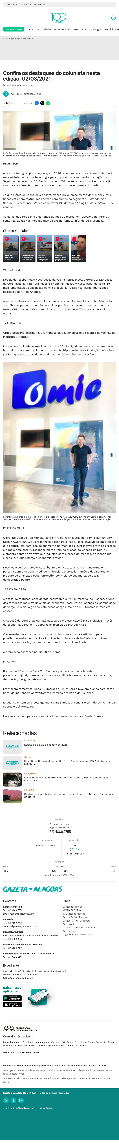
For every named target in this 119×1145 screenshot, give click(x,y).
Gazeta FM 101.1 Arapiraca (76, 920)
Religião (97, 29)
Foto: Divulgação (102, 155)
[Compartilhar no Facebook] (37, 103)
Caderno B (33, 29)
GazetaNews (69, 931)
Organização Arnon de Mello (77, 934)
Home (5, 39)
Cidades (46, 29)
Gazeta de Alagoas (72, 906)
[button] (113, 18)
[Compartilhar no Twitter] (42, 103)
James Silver (28, 39)
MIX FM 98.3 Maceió (73, 910)
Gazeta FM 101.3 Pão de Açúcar (79, 927)
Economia (60, 29)
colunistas (15, 39)
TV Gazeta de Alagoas (74, 913)
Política (85, 29)
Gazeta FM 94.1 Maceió (75, 917)
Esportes (73, 29)
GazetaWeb (69, 924)
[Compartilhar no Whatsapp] (48, 103)
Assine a (13, 29)
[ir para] (39, 997)
